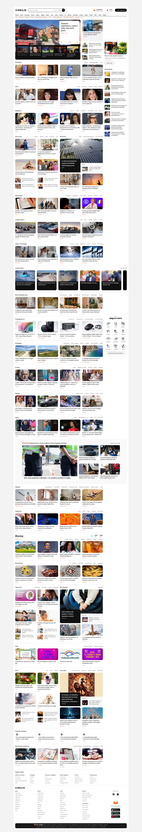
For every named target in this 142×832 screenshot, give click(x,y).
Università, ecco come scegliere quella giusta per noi (28, 180)
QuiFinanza (18, 195)
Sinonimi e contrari (81, 367)
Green (63, 167)
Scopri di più (109, 63)
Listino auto (62, 802)
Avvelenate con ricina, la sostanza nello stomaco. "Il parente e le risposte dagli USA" (25, 127)
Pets (16, 670)
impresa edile (18, 778)
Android (72, 244)
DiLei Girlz (18, 136)
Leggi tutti (100, 587)
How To (89, 244)
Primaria (90, 367)
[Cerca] (63, 10)
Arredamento (77, 295)
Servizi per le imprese (22, 746)
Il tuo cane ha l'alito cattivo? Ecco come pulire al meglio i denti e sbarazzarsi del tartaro (47, 687)
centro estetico (63, 778)
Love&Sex (51, 136)
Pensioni (85, 36)
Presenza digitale (77, 746)
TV (65, 15)
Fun (82, 17)
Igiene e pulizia (94, 487)
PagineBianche (63, 816)
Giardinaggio (94, 295)
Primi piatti (80, 563)
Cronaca (86, 393)
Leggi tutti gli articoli (115, 443)
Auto (81, 219)
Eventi (71, 539)
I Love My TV (71, 319)
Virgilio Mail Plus (18, 795)
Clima (80, 136)
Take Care (18, 587)
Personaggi (90, 110)
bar (31, 778)
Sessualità (55, 587)
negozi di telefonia (79, 780)
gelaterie (32, 777)
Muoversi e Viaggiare (50, 775)
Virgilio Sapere (63, 795)
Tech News (17, 262)
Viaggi (42, 15)
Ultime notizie (79, 393)
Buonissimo (19, 563)
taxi (46, 777)
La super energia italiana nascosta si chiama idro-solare (95, 169)
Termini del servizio (39, 12)
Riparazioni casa (73, 487)
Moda (62, 30)
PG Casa (62, 812)
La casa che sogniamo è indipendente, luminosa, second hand (47, 153)
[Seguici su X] (117, 794)
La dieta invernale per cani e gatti (47, 706)
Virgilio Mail (17, 793)
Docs (50, 17)
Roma (19, 536)
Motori (47, 15)
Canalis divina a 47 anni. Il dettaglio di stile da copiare (69, 26)
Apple (77, 244)
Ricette (69, 15)
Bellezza (101, 86)
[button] (77, 42)
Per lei (101, 62)
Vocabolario (84, 813)
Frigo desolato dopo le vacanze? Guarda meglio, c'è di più (95, 57)
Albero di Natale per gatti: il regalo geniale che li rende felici (50, 720)
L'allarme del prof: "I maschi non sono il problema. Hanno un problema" (69, 384)
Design (70, 295)
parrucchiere (62, 777)
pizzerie (32, 782)
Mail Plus (21, 17)
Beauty (36, 136)
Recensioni (100, 244)
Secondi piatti (88, 563)
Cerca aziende (85, 805)
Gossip (61, 15)
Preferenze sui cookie (60, 826)
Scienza (61, 262)
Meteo (37, 15)
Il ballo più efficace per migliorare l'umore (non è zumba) (50, 637)
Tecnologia (17, 79)
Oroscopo (75, 15)
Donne (32, 15)
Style (46, 136)
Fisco (16, 214)
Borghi (101, 343)
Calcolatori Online (86, 817)
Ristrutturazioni (85, 295)
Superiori (101, 367)
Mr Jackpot (84, 798)
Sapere (104, 15)
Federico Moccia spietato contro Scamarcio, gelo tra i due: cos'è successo (47, 127)
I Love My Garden (89, 319)
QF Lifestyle (64, 587)
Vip (16, 105)
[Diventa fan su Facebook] (113, 794)
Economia (27, 15)
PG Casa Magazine (64, 814)
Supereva (18, 511)
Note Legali (43, 826)
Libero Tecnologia (21, 244)
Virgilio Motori (19, 220)
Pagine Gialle (19, 772)
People (78, 86)
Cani (47, 670)
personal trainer (93, 780)
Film (96, 110)
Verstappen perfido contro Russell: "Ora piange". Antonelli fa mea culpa (118, 127)
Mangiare (32, 775)
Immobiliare (75, 195)
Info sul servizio (32, 12)
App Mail (17, 808)
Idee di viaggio (74, 343)
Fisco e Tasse (83, 195)
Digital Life (82, 244)
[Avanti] (125, 280)
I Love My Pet (79, 319)
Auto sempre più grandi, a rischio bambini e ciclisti (68, 614)
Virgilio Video (40, 798)
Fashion (41, 136)
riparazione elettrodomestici (21, 780)
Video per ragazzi (98, 646)
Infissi (101, 487)
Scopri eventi (85, 807)
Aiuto (16, 810)
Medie (95, 367)
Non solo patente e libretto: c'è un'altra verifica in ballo (47, 478)
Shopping (62, 793)
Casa (16, 313)
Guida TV (72, 110)
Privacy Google (47, 12)
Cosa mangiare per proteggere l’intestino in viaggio (27, 631)
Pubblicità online (87, 746)
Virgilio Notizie (41, 793)
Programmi (83, 110)
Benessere (37, 587)
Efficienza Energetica (88, 136)
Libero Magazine (41, 814)
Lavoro (101, 195)
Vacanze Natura (63, 362)
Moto (85, 219)
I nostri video (19, 268)
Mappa (94, 539)
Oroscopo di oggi (75, 670)
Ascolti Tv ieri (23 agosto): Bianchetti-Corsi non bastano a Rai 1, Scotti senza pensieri (70, 127)
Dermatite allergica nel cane (89, 283)
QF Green (63, 136)
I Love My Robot (99, 319)
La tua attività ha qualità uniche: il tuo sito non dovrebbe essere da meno (69, 763)
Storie (101, 393)
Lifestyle (90, 86)
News (77, 110)
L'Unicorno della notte (66, 661)
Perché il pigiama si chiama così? (47, 661)
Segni (94, 670)
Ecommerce (96, 746)
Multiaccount (18, 804)
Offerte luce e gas (57, 17)
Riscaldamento (48, 487)
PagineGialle (62, 808)
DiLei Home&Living (21, 295)
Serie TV (101, 110)
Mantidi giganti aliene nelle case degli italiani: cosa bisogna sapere (95, 51)
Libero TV (40, 816)
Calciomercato (81, 417)
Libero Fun (84, 800)
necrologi (77, 782)
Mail (16, 17)
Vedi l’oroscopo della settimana (115, 353)
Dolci (94, 563)
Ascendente (100, 670)
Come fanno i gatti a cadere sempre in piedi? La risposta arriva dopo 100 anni (51, 714)
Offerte (86, 62)
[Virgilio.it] (20, 10)
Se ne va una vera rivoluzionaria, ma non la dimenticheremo (117, 114)
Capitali (87, 343)
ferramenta (17, 777)
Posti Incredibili (41, 362)
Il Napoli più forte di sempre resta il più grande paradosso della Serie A (118, 100)
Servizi (76, 775)
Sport (21, 15)
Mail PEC (27, 17)
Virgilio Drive (17, 798)
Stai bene (17, 626)
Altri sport (100, 417)
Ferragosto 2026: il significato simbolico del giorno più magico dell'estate (91, 722)
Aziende (83, 539)
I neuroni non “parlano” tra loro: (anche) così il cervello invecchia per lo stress (48, 604)
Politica (92, 393)
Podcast (56, 670)
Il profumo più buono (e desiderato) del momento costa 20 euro (117, 87)
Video (56, 15)
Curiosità (101, 219)
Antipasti (74, 563)
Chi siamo (38, 826)
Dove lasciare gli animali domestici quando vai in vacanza (27, 720)
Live (95, 417)
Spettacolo (40, 105)
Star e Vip (84, 86)
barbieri (61, 780)
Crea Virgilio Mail (121, 10)
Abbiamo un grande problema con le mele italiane (94, 619)
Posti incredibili (94, 343)
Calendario (17, 806)
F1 (87, 417)
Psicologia (44, 587)
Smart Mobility (63, 804)
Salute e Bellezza (64, 775)
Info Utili (90, 195)
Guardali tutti (124, 268)
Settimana (84, 670)
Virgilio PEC (17, 797)
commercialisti (93, 778)
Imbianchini (57, 487)
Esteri (97, 393)
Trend (99, 15)
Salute (86, 15)
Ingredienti (100, 563)
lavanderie (77, 777)
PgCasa (17, 487)
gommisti (47, 780)
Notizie (17, 15)
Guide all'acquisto (94, 62)
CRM (102, 746)
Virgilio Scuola (63, 797)
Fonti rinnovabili (99, 136)
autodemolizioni (48, 778)
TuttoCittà (62, 818)
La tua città (84, 811)
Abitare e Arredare (19, 775)
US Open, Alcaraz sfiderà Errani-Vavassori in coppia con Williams (118, 134)
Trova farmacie (85, 809)
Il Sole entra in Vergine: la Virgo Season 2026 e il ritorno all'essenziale (95, 702)
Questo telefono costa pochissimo (25, 77)
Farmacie (77, 539)
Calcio (75, 417)
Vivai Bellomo (108, 59)
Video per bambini (88, 646)
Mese (89, 670)
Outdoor (101, 295)
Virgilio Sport (40, 795)
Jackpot (77, 17)
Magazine (18, 110)
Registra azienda (63, 810)
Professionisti (93, 775)
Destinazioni (66, 343)
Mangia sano (18, 606)
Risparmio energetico (84, 487)
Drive (32, 17)
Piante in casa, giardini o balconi (114, 56)
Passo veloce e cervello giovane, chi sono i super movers (95, 45)
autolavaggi (47, 782)
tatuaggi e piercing (64, 782)
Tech (52, 15)
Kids (16, 646)
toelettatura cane (78, 778)
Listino (95, 219)
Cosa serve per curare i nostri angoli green (115, 58)
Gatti (51, 670)
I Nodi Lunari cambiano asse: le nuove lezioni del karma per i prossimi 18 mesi (68, 722)
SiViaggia (18, 343)
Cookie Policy (52, 826)
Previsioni (100, 539)
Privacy (47, 826)
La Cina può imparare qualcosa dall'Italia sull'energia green (69, 163)
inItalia (91, 15)
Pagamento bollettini (69, 17)
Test (57, 136)
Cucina (39, 81)
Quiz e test (100, 511)
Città (95, 15)
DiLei (16, 86)
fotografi (91, 782)
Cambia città (18, 539)
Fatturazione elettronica (41, 17)
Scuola (81, 15)
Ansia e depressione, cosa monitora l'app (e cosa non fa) (50, 631)
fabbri (16, 782)
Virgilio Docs (17, 800)
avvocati (91, 777)
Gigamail (17, 802)
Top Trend (17, 765)
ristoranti (32, 780)
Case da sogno (63, 295)
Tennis (83, 436)
